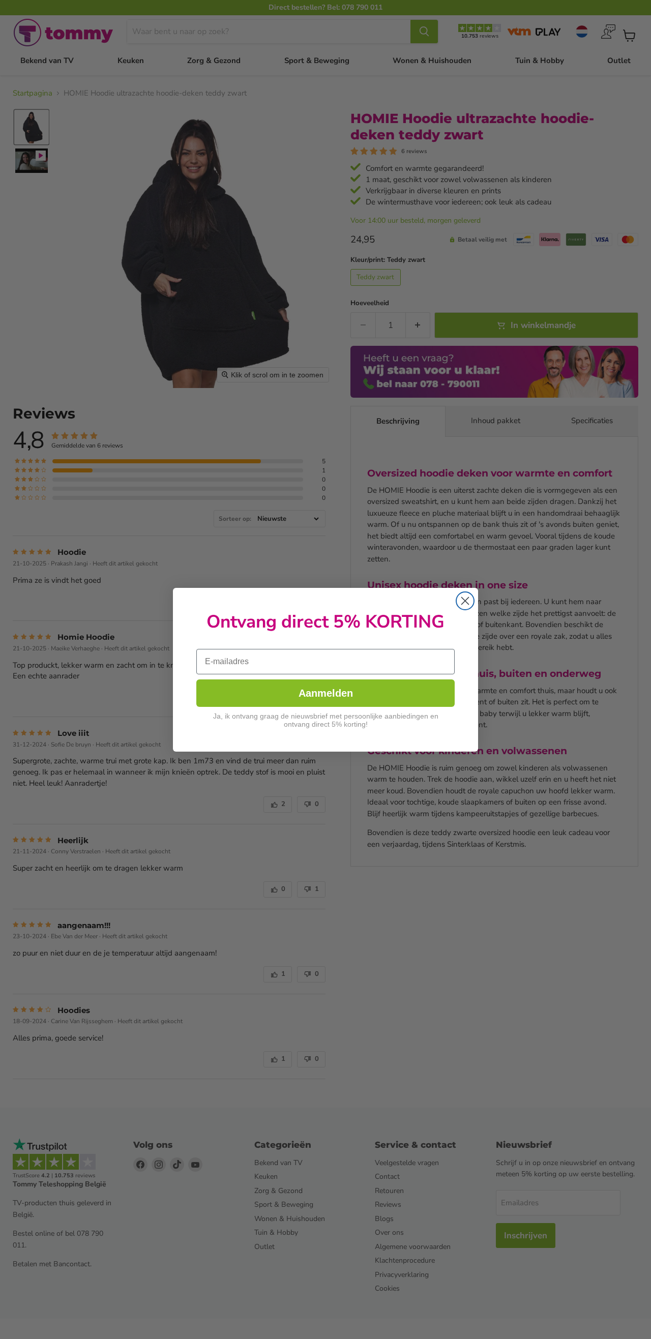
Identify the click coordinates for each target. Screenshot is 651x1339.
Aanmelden (326, 693)
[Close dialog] (465, 601)
